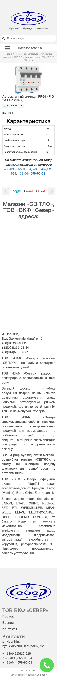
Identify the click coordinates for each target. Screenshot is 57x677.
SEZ (16, 57)
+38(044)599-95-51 (31, 173)
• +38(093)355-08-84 (17, 658)
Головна (8, 54)
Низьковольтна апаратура (26, 54)
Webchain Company (36, 674)
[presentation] (6, 191)
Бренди (27, 29)
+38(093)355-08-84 (17, 169)
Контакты (42, 29)
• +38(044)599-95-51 (17, 662)
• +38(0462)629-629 (16, 653)
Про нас (14, 29)
